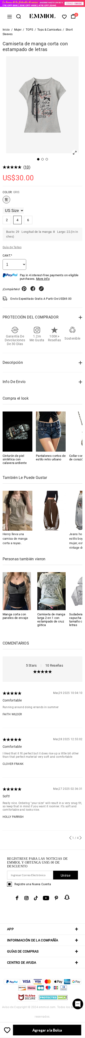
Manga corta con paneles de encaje (15, 616)
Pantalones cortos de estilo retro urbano (51, 457)
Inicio (6, 29)
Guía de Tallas (12, 247)
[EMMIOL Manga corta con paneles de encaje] (17, 591)
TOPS (29, 29)
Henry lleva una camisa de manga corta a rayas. (15, 538)
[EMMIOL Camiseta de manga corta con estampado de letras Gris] (6, 201)
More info (43, 279)
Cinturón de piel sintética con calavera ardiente (15, 459)
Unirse (65, 875)
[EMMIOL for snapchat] (67, 897)
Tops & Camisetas (49, 29)
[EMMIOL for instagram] (26, 898)
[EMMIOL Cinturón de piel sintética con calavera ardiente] (17, 431)
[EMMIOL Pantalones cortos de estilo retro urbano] (51, 431)
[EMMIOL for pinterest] (56, 898)
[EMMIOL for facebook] (17, 898)
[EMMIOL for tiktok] (36, 898)
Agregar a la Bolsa (47, 1030)
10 (27, 167)
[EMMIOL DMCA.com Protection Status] (53, 1000)
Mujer (18, 29)
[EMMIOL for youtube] (46, 898)
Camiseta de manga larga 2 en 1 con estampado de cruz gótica (51, 620)
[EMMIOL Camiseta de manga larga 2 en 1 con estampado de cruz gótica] (51, 591)
